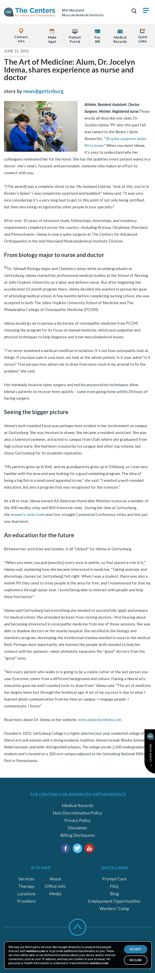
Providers (26, 900)
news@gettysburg (43, 91)
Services (26, 878)
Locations (26, 893)
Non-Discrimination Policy (77, 812)
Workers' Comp (114, 908)
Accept (136, 949)
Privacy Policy (77, 820)
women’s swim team (28, 514)
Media (55, 893)
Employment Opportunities (114, 900)
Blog (114, 893)
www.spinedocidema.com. (100, 719)
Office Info (55, 886)
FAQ (114, 886)
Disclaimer (78, 827)
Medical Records (77, 805)
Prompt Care (114, 878)
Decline (135, 960)
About (55, 878)
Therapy (26, 886)
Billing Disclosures (77, 835)
